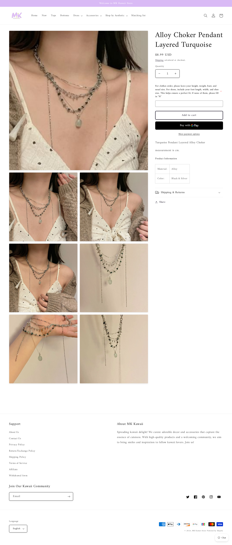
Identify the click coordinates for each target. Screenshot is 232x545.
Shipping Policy (17, 457)
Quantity (159, 66)
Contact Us (15, 438)
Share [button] (162, 202)
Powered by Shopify (215, 530)
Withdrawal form (18, 475)
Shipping (159, 60)
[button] (77, 15)
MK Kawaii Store (199, 530)
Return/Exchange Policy (22, 451)
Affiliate (13, 469)
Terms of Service (18, 463)
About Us (14, 432)
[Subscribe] (69, 496)
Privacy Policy (17, 444)
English (16, 529)
